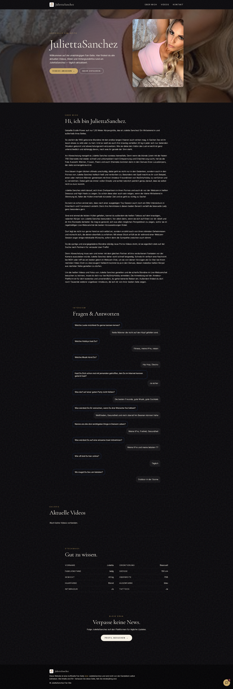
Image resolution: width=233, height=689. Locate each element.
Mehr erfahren (91, 71)
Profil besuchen (116, 638)
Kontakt (178, 5)
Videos (165, 5)
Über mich (151, 5)
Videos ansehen (63, 71)
